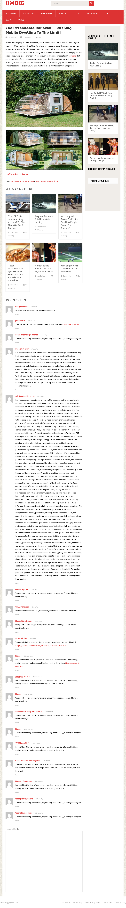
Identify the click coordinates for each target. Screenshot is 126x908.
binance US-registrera (23, 781)
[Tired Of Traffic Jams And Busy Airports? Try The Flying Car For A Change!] (18, 203)
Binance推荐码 (21, 638)
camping (72, 56)
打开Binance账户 (22, 743)
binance (18, 656)
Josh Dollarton (42, 276)
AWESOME (28, 13)
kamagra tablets (21, 306)
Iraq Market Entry (22, 349)
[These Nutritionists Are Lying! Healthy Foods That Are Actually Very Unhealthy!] (18, 252)
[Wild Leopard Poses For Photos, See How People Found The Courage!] (70, 203)
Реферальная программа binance (28, 711)
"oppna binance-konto (23, 813)
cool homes (41, 181)
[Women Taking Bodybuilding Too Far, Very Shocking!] (44, 252)
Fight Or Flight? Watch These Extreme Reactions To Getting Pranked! (101, 96)
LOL (106, 13)
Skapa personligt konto (24, 799)
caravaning (29, 181)
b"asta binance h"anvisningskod (27, 760)
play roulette (20, 320)
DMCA (98, 903)
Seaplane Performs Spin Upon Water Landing (44, 219)
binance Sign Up (21, 589)
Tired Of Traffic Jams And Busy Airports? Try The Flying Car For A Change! (16, 222)
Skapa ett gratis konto (23, 621)
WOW (21, 20)
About (67, 903)
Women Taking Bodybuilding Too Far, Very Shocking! (44, 268)
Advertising (77, 903)
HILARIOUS (92, 13)
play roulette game (70, 324)
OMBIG (15, 3)
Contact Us (89, 903)
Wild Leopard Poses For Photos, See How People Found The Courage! (70, 222)
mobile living (52, 181)
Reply (17, 314)
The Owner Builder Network (17, 174)
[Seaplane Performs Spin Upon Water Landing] (44, 203)
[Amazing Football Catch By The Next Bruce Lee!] (70, 252)
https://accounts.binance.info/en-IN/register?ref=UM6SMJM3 (41, 645)
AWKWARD (46, 13)
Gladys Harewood (42, 227)
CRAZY (62, 13)
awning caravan (17, 181)
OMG (8, 20)
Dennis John (12, 37)
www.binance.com (22, 607)
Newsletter (108, 903)
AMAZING (11, 13)
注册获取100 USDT (22, 676)
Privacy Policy (121, 903)
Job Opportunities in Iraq (24, 396)
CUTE (76, 13)
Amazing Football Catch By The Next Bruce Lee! (70, 268)
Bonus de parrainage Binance (26, 335)
